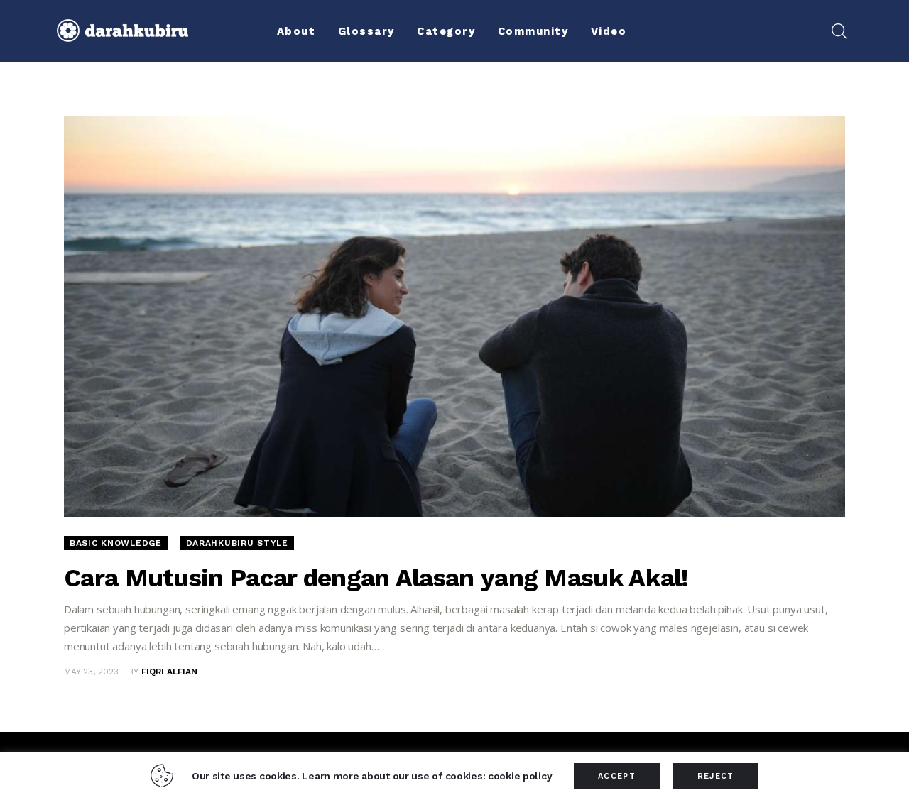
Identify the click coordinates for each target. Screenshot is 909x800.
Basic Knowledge (116, 543)
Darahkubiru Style (237, 543)
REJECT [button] (715, 776)
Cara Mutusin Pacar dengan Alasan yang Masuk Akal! (376, 578)
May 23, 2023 (91, 671)
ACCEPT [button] (617, 776)
